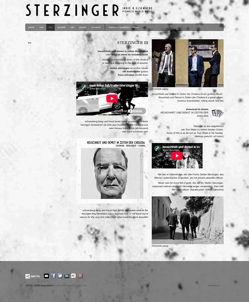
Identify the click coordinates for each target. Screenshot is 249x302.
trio (50, 27)
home (31, 27)
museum (96, 27)
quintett (61, 27)
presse (82, 27)
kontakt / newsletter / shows (124, 27)
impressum (214, 285)
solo (41, 27)
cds (72, 27)
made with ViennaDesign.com (71, 285)
